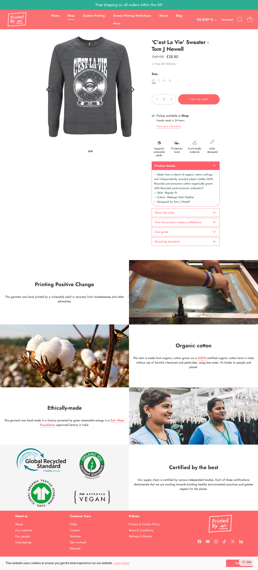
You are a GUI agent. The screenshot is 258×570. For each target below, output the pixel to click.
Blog (179, 15)
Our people (22, 536)
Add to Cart (198, 99)
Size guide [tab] (161, 232)
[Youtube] (208, 541)
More (116, 23)
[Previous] (47, 89)
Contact (75, 530)
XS (153, 80)
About (163, 15)
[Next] (132, 89)
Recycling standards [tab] (167, 241)
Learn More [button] (121, 563)
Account (227, 19)
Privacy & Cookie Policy (144, 524)
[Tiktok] (224, 541)
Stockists (75, 536)
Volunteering (23, 542)
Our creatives (23, 530)
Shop (71, 15)
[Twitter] (233, 541)
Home (55, 15)
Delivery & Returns (140, 536)
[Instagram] (216, 541)
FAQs (73, 524)
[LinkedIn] (241, 541)
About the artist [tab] (164, 212)
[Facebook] (199, 541)
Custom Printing (94, 15)
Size (155, 74)
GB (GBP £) (205, 20)
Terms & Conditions (141, 530)
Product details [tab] (165, 166)
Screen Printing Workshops (132, 15)
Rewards (75, 548)
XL (170, 80)
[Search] (240, 19)
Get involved (78, 542)
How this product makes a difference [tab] (178, 222)
